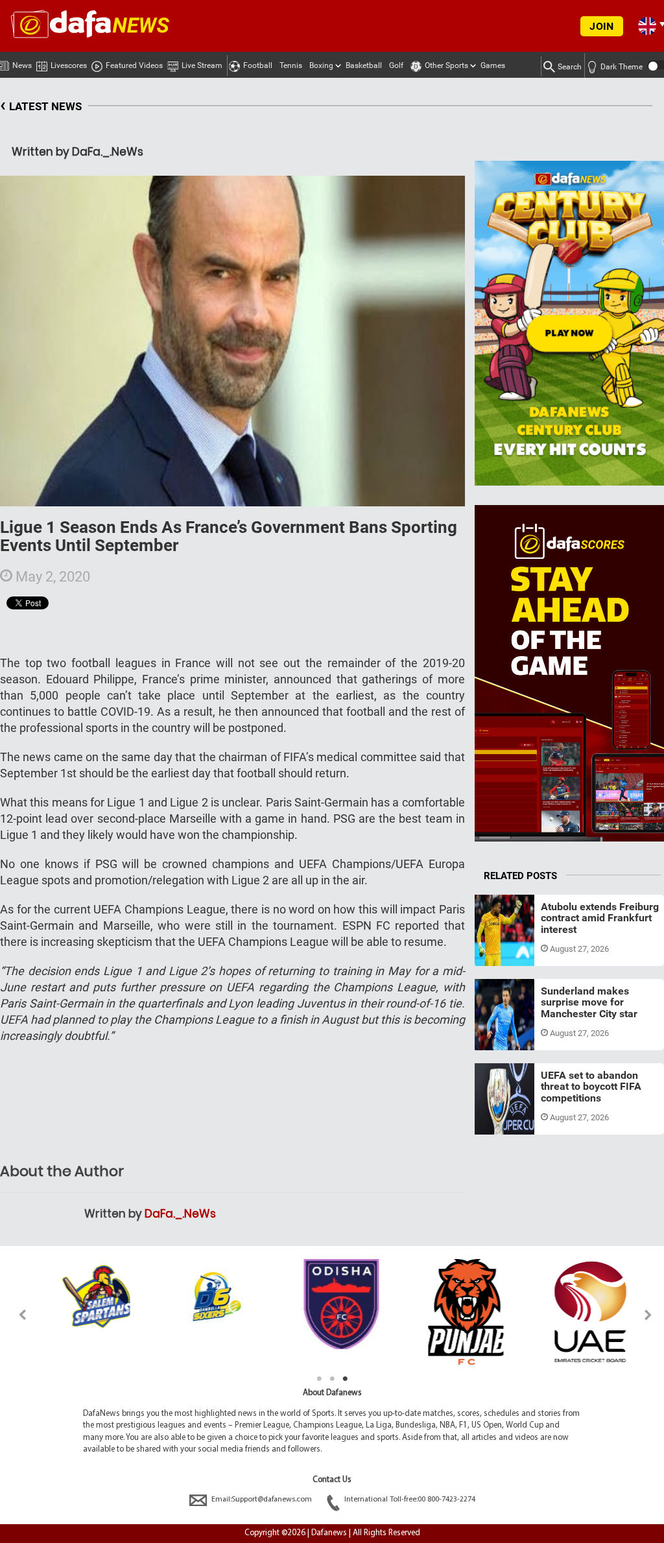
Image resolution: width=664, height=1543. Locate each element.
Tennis (290, 65)
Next (648, 1314)
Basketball (364, 65)
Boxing (321, 65)
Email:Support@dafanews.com (261, 1499)
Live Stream (202, 65)
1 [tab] (319, 1378)
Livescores (69, 65)
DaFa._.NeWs (180, 1213)
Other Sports (446, 65)
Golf (396, 65)
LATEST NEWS (41, 104)
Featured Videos (134, 65)
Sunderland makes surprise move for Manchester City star (589, 1002)
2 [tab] (332, 1378)
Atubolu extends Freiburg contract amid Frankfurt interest (600, 918)
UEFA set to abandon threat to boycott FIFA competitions (591, 1086)
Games (492, 65)
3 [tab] (344, 1378)
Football (257, 65)
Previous (15, 1314)
